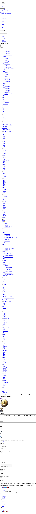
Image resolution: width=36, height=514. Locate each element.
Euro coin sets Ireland (6, 74)
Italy (3, 246)
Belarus (4, 145)
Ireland (4, 244)
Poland (4, 194)
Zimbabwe (4, 217)
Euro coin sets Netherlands (7, 90)
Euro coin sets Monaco (7, 88)
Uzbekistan (4, 384)
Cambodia (4, 152)
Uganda (4, 209)
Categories (3, 219)
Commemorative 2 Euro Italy (7, 75)
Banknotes (3, 306)
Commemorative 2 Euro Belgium (8, 55)
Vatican (4, 101)
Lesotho (4, 180)
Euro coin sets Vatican (6, 102)
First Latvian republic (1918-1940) (7, 124)
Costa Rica (4, 157)
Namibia (4, 359)
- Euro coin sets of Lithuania (7, 252)
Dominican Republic (5, 331)
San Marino (4, 264)
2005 (3, 121)
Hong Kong (4, 171)
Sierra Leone (4, 198)
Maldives (4, 184)
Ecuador (4, 161)
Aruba (3, 140)
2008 (3, 290)
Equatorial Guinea (5, 162)
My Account (3, 504)
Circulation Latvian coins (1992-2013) (7, 125)
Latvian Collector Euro (7, 79)
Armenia (4, 311)
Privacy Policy (3, 497)
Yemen (4, 386)
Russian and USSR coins (4, 128)
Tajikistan (4, 205)
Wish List (3, 505)
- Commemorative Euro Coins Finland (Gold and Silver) (10, 237)
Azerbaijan (4, 313)
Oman (3, 363)
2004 (3, 293)
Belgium (4, 54)
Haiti (3, 341)
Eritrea (4, 334)
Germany (4, 69)
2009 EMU (4, 118)
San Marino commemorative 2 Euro (8, 93)
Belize (3, 317)
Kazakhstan (4, 176)
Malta (3, 85)
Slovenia (4, 97)
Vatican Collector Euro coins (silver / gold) (9, 103)
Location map (3, 3)
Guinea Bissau (4, 340)
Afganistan (4, 308)
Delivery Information (4, 496)
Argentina (4, 139)
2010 (3, 288)
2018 (3, 110)
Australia (4, 141)
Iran (3, 345)
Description (3, 441)
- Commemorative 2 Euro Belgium (8, 226)
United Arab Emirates (5, 382)
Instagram (3, 19)
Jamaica (4, 347)
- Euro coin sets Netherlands (7, 261)
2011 (3, 116)
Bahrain (4, 143)
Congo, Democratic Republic (6, 327)
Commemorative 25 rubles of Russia (7, 131)
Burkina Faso (4, 150)
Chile (3, 154)
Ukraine (4, 210)
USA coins (3, 40)
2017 (3, 111)
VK (2, 27)
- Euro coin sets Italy (6, 247)
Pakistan (4, 192)
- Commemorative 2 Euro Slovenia (8, 269)
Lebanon (4, 179)
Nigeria (4, 190)
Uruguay (4, 212)
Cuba (3, 158)
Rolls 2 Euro (3, 37)
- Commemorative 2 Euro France (8, 238)
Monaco (4, 87)
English (5, 9)
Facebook (3, 24)
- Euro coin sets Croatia (7, 229)
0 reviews (1, 398)
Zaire (3, 387)
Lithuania (4, 80)
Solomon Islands (5, 370)
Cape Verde (4, 153)
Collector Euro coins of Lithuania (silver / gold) (9, 82)
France (4, 66)
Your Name (1, 451)
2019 (3, 281)
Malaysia (4, 183)
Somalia (4, 199)
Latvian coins (3, 38)
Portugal (4, 262)
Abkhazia (4, 136)
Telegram (3, 22)
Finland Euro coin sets (6, 65)
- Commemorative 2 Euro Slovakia (8, 267)
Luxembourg (4, 83)
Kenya (4, 177)
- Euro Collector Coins (7, 234)
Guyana (4, 169)
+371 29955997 (3, 490)
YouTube (3, 21)
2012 (3, 286)
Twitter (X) (3, 28)
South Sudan (4, 373)
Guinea (4, 168)
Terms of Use (3, 498)
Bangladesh (4, 315)
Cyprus (4, 230)
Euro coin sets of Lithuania (7, 81)
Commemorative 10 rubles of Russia (7, 301)
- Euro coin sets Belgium (7, 227)
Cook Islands (4, 156)
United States (4, 211)
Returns (2, 509)
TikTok (2, 25)
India (3, 172)
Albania (4, 137)
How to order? (3, 495)
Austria (4, 52)
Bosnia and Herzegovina (6, 318)
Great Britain (4, 167)
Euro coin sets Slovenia (7, 98)
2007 (3, 119)
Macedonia (4, 181)
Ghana (4, 338)
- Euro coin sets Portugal (7, 263)
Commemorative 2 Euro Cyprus (8, 59)
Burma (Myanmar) (5, 322)
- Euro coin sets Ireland (7, 245)
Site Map (3, 510)
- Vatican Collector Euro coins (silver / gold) (9, 274)
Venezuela (4, 213)
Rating (1, 452)
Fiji (3, 336)
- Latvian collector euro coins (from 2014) (9, 298)
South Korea (4, 201)
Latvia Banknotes (5, 350)
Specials (3, 501)
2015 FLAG (4, 284)
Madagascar (4, 182)
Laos (3, 178)
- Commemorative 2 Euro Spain (8, 271)
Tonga (3, 206)
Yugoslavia (4, 215)
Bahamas (4, 142)
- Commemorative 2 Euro (7, 222)
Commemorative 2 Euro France (7, 67)
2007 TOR (4, 120)
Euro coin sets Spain (6, 100)
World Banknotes (4, 41)
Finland (4, 63)
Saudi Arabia (4, 368)
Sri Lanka (4, 202)
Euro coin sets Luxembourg (7, 84)
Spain (3, 99)
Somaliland (4, 200)
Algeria (4, 138)
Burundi (4, 151)
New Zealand (4, 189)
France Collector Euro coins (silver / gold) (9, 68)
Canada (4, 324)
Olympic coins (3, 39)
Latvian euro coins (5, 126)
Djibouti (4, 159)
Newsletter (3, 506)
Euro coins (3, 36)
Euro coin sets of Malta (7, 86)
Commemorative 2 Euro (7, 51)
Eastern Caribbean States (6, 160)
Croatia (4, 57)
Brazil (3, 148)
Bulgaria (4, 56)
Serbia (3, 197)
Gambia (4, 165)
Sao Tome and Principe (5, 196)
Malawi (4, 354)
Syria (3, 204)
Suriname (4, 203)
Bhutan (4, 146)
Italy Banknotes (5, 175)
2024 (3, 277)
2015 (3, 112)
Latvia (3, 77)
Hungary (4, 343)
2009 (3, 117)
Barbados (4, 144)
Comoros (4, 155)
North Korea (4, 191)
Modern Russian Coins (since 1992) (7, 129)
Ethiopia (4, 164)
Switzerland (4, 375)
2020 (3, 109)
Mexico (4, 185)
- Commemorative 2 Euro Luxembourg (8, 255)
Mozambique (4, 187)
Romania (4, 366)
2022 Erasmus (4, 279)
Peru (3, 364)
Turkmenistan (4, 380)
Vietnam (4, 214)
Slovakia (4, 95)
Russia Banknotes (5, 195)
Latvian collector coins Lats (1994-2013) (7, 296)
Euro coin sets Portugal (7, 92)
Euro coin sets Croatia (6, 58)
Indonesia (4, 173)
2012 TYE (4, 115)
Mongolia (4, 186)
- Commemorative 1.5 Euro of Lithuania (8, 253)
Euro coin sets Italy (6, 76)
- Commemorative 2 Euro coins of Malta (8, 257)
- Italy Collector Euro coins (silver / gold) (9, 248)
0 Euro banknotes (5, 135)
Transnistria (4, 207)
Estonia (4, 163)
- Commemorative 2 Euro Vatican (8, 273)
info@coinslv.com (4, 18)
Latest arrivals (3, 35)
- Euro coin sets (6, 223)
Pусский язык (7, 10)
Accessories (3, 134)
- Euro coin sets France (7, 239)
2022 (3, 107)
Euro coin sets (6, 60)
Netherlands (4, 260)
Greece (4, 71)
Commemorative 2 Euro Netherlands (8, 89)
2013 (3, 114)
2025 (3, 105)
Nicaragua (4, 361)
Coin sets (4, 303)
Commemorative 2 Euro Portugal (8, 91)
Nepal (3, 188)
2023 (3, 106)
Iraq (3, 174)
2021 (3, 108)
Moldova (4, 357)
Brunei (4, 320)
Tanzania (4, 377)
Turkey (4, 208)
